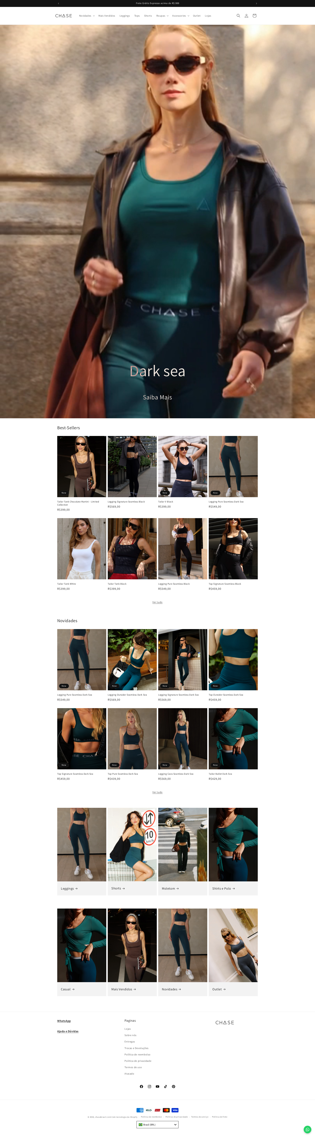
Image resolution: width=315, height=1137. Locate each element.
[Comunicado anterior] (59, 3)
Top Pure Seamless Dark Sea (123, 773)
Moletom (168, 888)
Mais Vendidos (121, 989)
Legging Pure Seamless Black (174, 583)
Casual (66, 989)
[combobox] (157, 1124)
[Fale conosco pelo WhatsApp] (307, 1129)
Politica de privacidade (138, 1060)
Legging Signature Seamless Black (126, 501)
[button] (86, 15)
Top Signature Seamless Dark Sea (75, 773)
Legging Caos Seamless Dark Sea (176, 773)
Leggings (67, 888)
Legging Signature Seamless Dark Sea (178, 694)
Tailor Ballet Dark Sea (220, 773)
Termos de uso (133, 1067)
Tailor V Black (165, 501)
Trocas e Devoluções (136, 1048)
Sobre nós (130, 1035)
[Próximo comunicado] (256, 3)
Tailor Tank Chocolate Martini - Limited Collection (78, 503)
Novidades (169, 989)
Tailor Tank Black (117, 583)
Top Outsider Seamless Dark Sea (226, 694)
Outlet (217, 989)
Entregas (130, 1041)
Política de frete (219, 1117)
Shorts (116, 888)
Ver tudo (157, 602)
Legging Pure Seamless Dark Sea (226, 501)
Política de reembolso (138, 1054)
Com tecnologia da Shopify (124, 1117)
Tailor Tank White (66, 583)
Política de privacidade (177, 1117)
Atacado (129, 1073)
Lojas (128, 1028)
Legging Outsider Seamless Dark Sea (127, 694)
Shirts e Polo (221, 888)
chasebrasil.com (103, 1117)
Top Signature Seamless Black (225, 583)
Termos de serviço (199, 1117)
